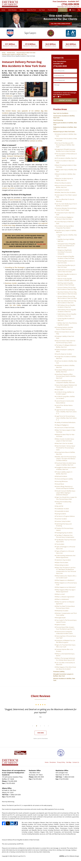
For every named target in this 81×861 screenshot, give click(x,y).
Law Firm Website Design (69, 856)
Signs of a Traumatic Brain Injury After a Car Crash (65, 646)
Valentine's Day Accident (63, 560)
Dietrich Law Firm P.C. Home (10, 4)
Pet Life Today (15, 305)
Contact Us (62, 10)
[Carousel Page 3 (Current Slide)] (40, 726)
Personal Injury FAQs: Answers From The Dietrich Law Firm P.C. (65, 628)
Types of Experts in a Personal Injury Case (65, 552)
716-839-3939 (41, 244)
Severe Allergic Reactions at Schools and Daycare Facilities (65, 487)
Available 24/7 (73, 1)
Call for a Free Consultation (60, 23)
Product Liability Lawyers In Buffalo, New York (64, 473)
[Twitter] (8, 823)
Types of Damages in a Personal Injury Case (65, 547)
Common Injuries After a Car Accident (64, 650)
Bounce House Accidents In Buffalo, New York (64, 186)
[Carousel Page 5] (48, 726)
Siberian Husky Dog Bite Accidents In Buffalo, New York (67, 279)
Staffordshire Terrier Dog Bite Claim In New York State (66, 271)
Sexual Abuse (60, 484)
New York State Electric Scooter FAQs (65, 333)
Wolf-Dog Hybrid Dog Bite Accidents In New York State (66, 284)
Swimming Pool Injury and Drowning (64, 525)
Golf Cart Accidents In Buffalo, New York (66, 362)
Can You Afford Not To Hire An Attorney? (65, 200)
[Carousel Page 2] (37, 726)
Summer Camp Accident (63, 521)
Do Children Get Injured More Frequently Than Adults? (65, 227)
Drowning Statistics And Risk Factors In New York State (64, 328)
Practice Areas (52, 10)
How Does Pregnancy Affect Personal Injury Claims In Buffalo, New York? (66, 376)
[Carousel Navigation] (40, 725)
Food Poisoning (58, 120)
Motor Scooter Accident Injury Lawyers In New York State (65, 440)
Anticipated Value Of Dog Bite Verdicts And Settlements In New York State (66, 245)
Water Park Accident (62, 562)
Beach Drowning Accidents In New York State (66, 166)
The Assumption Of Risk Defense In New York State (66, 155)
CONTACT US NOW (65, 100)
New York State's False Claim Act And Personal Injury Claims (65, 341)
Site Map (68, 762)
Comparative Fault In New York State (65, 213)
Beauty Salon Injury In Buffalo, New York (66, 170)
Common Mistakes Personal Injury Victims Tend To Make (66, 209)
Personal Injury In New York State (64, 131)
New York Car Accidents (60, 113)
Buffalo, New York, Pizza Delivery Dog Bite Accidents (67, 324)
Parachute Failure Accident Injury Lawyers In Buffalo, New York (66, 464)
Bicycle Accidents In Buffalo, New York (65, 175)
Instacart (9, 96)
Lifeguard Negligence (62, 425)
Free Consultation (60, 1)
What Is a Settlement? (62, 599)
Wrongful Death (61, 618)
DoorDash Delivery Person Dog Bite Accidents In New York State (67, 293)
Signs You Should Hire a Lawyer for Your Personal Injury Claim (66, 498)
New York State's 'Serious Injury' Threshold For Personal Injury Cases (65, 448)
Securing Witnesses (62, 481)
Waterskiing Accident (62, 565)
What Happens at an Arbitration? (66, 587)
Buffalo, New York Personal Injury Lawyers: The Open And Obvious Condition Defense (66, 458)
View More (40, 733)
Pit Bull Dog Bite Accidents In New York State (66, 262)
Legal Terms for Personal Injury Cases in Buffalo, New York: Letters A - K (66, 411)
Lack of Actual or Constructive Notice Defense (65, 402)
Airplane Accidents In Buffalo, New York (66, 135)
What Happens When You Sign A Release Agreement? (65, 591)
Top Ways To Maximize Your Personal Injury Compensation (65, 536)
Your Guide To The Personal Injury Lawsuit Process (66, 621)
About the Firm (31, 10)
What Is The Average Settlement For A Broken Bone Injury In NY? (65, 659)
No (60, 96)
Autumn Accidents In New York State (65, 162)
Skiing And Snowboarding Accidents (63, 502)
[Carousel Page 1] (33, 726)
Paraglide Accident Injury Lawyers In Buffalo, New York (66, 468)
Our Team (42, 10)
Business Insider (11, 283)
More (73, 10)
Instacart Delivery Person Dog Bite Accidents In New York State (67, 288)
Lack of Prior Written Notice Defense (64, 406)
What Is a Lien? (60, 594)
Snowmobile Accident (62, 511)
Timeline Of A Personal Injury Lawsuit (64, 529)
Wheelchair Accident (62, 611)
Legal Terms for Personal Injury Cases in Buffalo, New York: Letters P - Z (66, 418)
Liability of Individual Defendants (65, 422)
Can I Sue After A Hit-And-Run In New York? (65, 663)
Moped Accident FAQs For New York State (65, 435)
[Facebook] (4, 823)
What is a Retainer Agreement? (65, 597)
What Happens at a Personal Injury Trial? (66, 584)
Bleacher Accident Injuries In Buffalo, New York (64, 179)
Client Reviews (12, 10)
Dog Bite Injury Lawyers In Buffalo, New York (66, 231)
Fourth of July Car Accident (64, 354)
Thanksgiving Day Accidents (64, 533)
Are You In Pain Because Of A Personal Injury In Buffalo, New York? (65, 145)
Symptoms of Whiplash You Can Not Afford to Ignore (65, 641)
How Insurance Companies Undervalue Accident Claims (64, 632)
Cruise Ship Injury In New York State (65, 222)
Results (22, 10)
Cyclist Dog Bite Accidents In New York (66, 319)
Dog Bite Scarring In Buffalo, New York (66, 240)
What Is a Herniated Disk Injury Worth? (65, 655)
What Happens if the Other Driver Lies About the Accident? (66, 668)
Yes (56, 96)
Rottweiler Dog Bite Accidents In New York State (67, 275)
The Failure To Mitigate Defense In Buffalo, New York (66, 346)
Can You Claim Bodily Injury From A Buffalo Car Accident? (66, 205)
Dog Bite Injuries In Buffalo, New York (67, 236)
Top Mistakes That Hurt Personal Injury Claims (66, 540)
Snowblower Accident (62, 509)
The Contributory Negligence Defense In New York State (64, 218)
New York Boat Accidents (63, 183)
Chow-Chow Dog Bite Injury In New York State (66, 266)
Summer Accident (61, 519)
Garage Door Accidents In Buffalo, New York (66, 357)
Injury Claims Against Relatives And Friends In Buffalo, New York (66, 386)
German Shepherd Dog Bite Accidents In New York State (66, 257)
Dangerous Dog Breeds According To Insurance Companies (65, 252)
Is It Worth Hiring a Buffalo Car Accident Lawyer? (65, 393)
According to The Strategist (15, 267)
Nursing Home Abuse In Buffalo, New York (65, 453)
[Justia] (16, 823)
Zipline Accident (60, 624)
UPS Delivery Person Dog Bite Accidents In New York (66, 306)
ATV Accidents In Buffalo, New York (66, 158)
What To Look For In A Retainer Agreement (65, 603)
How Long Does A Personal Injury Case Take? (66, 637)
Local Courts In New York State (65, 427)
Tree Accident (60, 544)
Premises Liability (58, 671)
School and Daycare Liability (64, 479)
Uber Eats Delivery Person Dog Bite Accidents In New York (67, 302)
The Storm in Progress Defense (65, 516)
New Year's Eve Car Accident (64, 443)
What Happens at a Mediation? (65, 580)
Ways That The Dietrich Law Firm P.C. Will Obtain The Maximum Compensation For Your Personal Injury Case (66, 570)
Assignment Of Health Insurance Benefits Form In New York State (65, 150)
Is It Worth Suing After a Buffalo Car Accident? (65, 397)
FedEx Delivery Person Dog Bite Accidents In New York (67, 315)
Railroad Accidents (61, 476)
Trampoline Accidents (62, 190)
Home (3, 10)
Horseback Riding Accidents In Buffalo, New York (65, 371)
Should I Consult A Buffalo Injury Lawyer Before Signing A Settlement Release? (65, 493)
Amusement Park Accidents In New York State (66, 139)
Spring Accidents (61, 514)
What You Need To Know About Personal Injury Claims (65, 607)
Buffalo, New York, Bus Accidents (66, 192)
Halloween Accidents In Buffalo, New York (65, 366)
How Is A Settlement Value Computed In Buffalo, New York (65, 381)
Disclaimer (53, 762)
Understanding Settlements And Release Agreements (65, 556)
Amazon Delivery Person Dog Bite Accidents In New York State (67, 297)
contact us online (36, 141)
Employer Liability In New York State (65, 337)
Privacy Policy (61, 762)
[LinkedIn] (12, 823)
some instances (15, 200)
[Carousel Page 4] (44, 726)
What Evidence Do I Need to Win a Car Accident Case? (66, 577)
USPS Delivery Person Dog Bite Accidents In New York (67, 310)
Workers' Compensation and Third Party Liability (66, 614)
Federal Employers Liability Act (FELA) (65, 350)
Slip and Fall (59, 506)
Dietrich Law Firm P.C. (19, 856)
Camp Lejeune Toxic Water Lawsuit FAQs (66, 196)
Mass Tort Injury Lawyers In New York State (65, 431)
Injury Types (59, 389)
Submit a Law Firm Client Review (40, 738)
